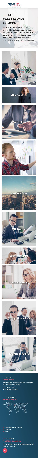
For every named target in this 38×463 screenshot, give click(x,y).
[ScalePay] (20, 158)
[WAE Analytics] (20, 230)
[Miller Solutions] (20, 96)
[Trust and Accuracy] (20, 283)
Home (10, 15)
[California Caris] (20, 194)
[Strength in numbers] (20, 319)
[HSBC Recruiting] (20, 69)
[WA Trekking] (20, 123)
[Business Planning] (20, 256)
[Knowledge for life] (20, 354)
